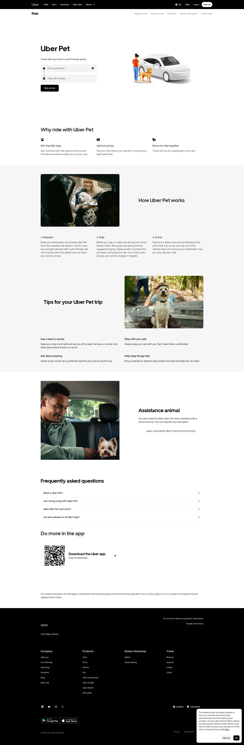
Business (64, 4)
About (89, 4)
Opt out (226, 738)
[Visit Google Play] (50, 721)
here (227, 729)
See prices (172, 13)
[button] (92, 68)
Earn (54, 4)
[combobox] (47, 68)
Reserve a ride (157, 13)
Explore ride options (189, 13)
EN (180, 4)
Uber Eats (77, 4)
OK (236, 738)
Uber (35, 4)
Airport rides (206, 13)
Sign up (207, 4)
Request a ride (140, 13)
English (179, 707)
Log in (196, 4)
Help (187, 4)
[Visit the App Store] (69, 720)
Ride (46, 4)
